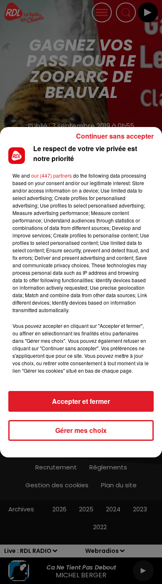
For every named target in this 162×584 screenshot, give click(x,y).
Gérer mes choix (81, 430)
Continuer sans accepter (115, 136)
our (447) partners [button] (51, 175)
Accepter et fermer (81, 401)
